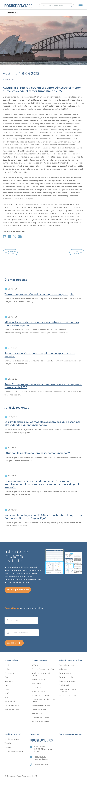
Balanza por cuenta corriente (67, 690)
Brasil (7, 665)
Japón (7, 693)
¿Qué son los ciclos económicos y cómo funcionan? (37, 453)
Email (7, 627)
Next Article (76, 252)
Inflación (63, 669)
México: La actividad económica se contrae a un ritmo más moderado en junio (42, 324)
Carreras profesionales (14, 751)
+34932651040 (41, 764)
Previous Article (12, 252)
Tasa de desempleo (67, 681)
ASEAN (35, 665)
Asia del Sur (37, 714)
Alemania (9, 681)
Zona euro (9, 673)
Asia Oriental (37, 683)
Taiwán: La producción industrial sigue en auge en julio (39, 294)
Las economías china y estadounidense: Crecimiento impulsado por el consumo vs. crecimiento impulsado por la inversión (42, 484)
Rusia (7, 697)
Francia (8, 677)
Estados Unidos (12, 705)
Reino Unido (10, 701)
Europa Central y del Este (43, 669)
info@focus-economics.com (42, 758)
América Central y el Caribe (41, 674)
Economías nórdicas (41, 706)
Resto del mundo (39, 710)
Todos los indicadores (68, 695)
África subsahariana (40, 722)
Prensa (8, 747)
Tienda (8, 743)
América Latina (38, 691)
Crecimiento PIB (66, 665)
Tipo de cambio (66, 677)
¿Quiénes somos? (13, 739)
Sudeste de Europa (40, 718)
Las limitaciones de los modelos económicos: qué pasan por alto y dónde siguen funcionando (42, 424)
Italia (7, 689)
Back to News (12, 13)
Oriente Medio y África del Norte (43, 700)
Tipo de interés (65, 673)
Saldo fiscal (64, 685)
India (7, 685)
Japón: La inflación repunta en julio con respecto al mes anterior (40, 355)
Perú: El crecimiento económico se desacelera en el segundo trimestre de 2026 (43, 386)
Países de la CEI (39, 679)
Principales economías (42, 695)
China (7, 669)
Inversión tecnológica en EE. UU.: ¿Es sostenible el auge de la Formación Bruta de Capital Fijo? (43, 517)
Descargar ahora (16, 589)
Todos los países (12, 709)
